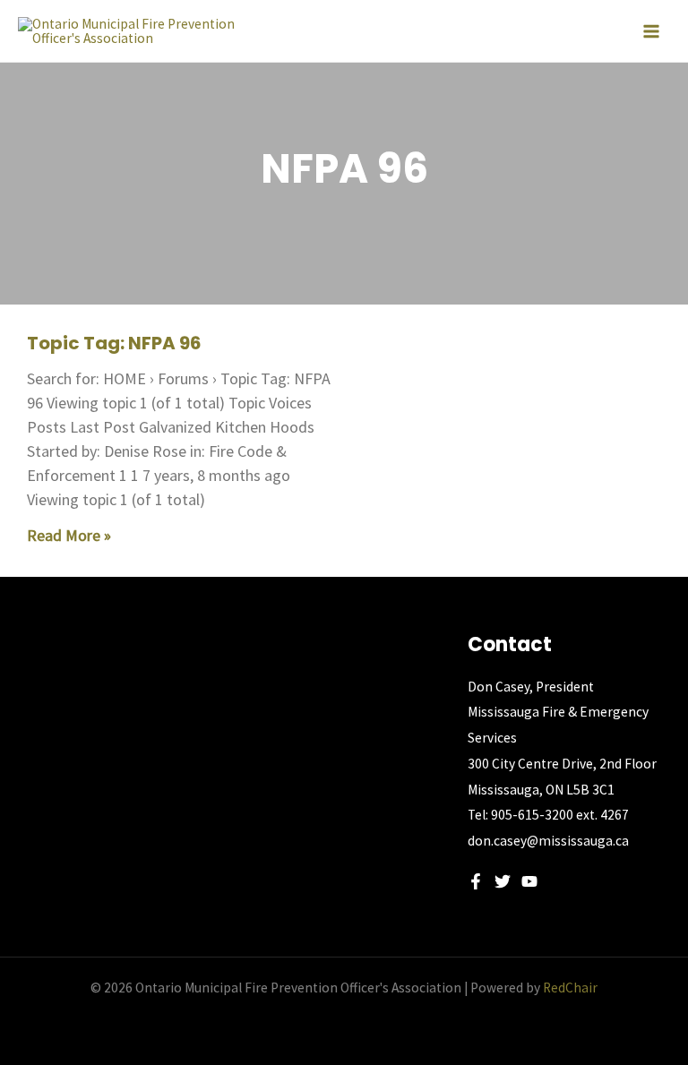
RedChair (570, 987)
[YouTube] (529, 881)
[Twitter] (502, 881)
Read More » (69, 535)
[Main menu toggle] (651, 31)
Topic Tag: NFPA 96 (114, 343)
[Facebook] (476, 881)
